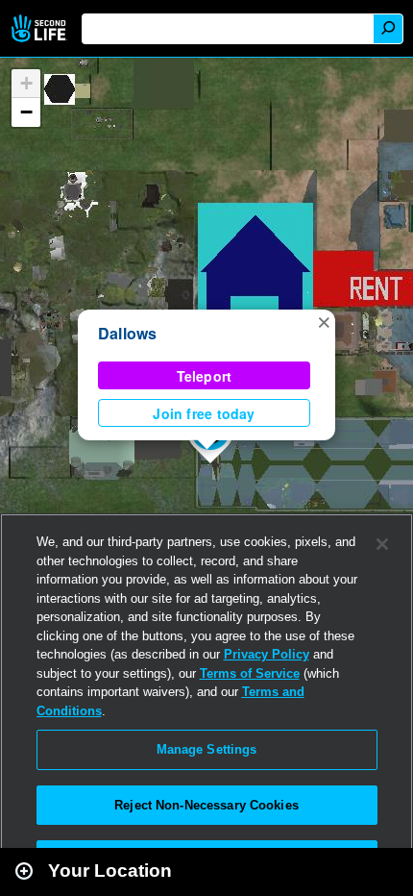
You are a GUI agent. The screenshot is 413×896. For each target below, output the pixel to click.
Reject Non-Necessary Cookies (206, 805)
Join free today (204, 413)
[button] (323, 321)
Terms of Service (250, 673)
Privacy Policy (266, 654)
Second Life (41, 28)
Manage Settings (207, 749)
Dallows (128, 333)
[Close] (382, 544)
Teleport (204, 376)
